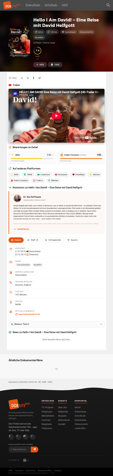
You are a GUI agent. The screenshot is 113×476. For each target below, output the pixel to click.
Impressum (19, 471)
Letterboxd (45, 175)
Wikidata (54, 180)
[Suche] (108, 5)
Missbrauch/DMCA (45, 471)
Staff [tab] (34, 240)
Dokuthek (33, 5)
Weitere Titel (21, 324)
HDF (65, 5)
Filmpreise (47, 428)
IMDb (16, 175)
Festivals (46, 420)
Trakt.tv (40, 180)
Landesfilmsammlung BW (81, 428)
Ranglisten (47, 424)
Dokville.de (80, 415)
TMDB (57, 65)
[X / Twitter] (27, 78)
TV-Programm (48, 407)
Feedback (57, 471)
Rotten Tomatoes (21, 180)
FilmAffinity (80, 175)
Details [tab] (18, 240)
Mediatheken (48, 415)
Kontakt (61, 424)
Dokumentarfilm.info (81, 411)
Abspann (62, 415)
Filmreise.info (81, 424)
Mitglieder (63, 411)
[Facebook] (33, 78)
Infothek (51, 5)
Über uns (62, 407)
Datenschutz (31, 471)
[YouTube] (25, 437)
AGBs (11, 471)
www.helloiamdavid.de (29, 314)
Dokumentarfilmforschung (81, 420)
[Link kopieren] (39, 78)
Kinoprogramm (48, 411)
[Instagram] (33, 437)
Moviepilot (62, 175)
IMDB (41, 65)
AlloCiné (96, 175)
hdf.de (78, 407)
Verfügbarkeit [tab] (55, 240)
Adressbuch (64, 420)
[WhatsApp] (21, 78)
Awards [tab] (74, 240)
